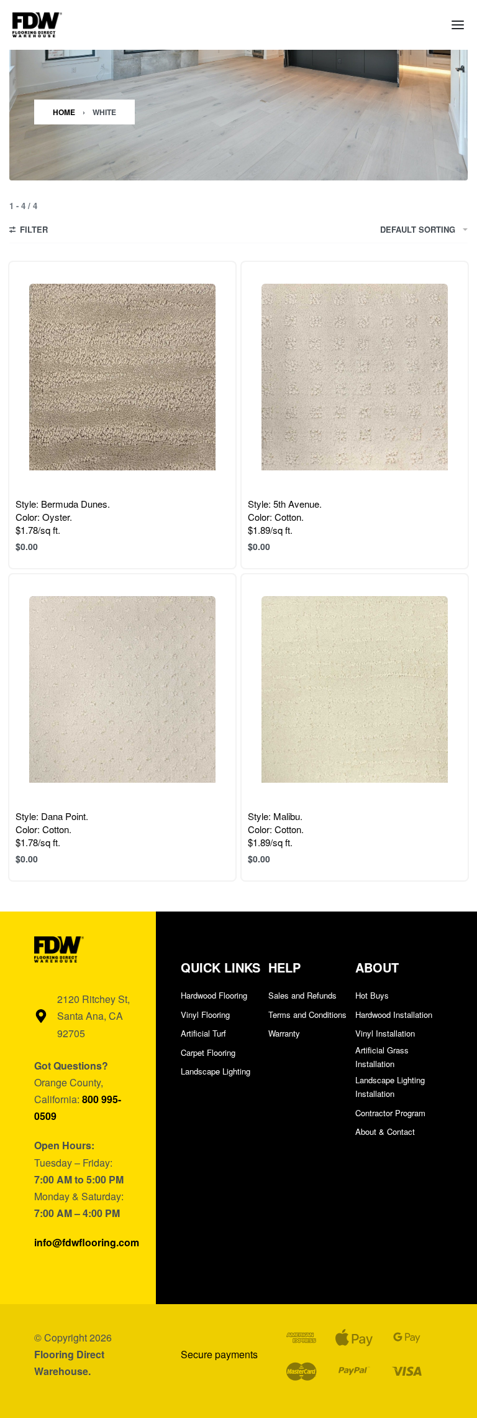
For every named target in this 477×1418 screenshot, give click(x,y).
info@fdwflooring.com (86, 1242)
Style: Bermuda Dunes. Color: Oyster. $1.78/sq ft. (63, 516)
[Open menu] (458, 25)
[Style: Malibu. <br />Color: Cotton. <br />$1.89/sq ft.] (354, 689)
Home (64, 112)
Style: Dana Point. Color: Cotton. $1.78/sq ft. (52, 829)
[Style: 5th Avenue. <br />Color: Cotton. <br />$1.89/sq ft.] (354, 377)
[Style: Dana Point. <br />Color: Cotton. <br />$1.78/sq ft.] (122, 689)
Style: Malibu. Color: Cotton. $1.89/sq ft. (276, 829)
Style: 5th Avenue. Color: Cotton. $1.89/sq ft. (285, 516)
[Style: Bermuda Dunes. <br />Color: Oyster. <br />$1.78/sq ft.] (122, 377)
